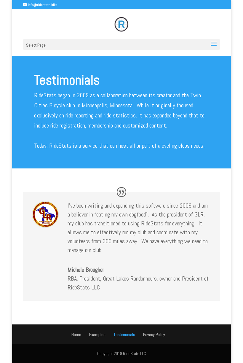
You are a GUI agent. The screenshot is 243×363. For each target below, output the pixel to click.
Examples (97, 334)
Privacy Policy (154, 334)
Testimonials (124, 334)
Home (76, 334)
